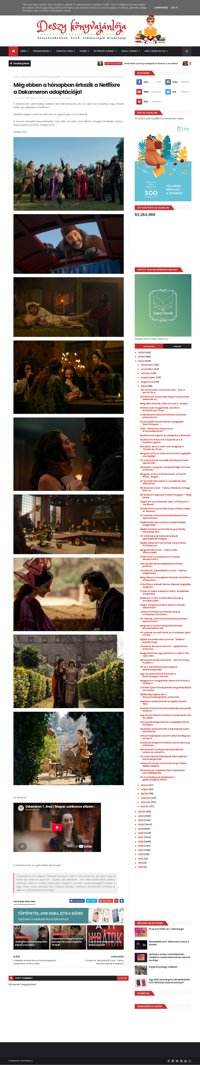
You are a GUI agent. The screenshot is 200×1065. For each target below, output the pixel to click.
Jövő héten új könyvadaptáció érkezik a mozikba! (102, 63)
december (147, 364)
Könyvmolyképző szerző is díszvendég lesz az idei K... (165, 737)
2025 (141, 356)
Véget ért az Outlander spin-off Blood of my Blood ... (164, 503)
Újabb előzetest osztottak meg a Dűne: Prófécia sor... (163, 544)
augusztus (147, 381)
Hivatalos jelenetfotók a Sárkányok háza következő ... (164, 730)
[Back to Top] (189, 1061)
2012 (141, 858)
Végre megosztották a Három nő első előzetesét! (162, 606)
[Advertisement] (163, 242)
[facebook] (168, 1061)
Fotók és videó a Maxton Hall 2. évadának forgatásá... (164, 592)
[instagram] (173, 1061)
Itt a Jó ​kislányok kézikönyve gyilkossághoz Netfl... (157, 778)
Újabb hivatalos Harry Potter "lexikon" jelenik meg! (162, 641)
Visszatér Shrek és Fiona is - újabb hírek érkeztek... (163, 647)
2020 (141, 824)
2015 (141, 845)
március (146, 797)
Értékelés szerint (104, 51)
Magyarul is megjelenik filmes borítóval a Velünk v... (165, 682)
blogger (122, 978)
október (146, 373)
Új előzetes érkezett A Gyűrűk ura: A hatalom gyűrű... (161, 441)
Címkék (177, 346)
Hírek (23, 51)
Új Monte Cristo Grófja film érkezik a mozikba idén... (161, 599)
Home (16, 76)
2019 (141, 828)
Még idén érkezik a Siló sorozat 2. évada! (164, 403)
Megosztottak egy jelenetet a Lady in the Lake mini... (164, 654)
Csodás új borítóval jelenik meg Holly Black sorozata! (165, 689)
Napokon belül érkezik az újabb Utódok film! (163, 703)
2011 (140, 862)
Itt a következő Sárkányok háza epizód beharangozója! (163, 758)
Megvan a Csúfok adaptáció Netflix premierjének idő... (161, 627)
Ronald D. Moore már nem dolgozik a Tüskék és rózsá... (162, 448)
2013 (141, 854)
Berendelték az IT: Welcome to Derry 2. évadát (169, 943)
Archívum (148, 346)
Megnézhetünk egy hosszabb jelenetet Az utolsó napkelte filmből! (67, 941)
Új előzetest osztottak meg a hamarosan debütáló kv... (164, 398)
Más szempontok (155, 51)
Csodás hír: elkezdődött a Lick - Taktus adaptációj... (163, 572)
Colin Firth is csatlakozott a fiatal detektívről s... (160, 558)
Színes (83, 51)
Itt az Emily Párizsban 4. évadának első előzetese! (163, 482)
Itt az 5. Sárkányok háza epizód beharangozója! (158, 668)
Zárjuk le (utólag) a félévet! (163, 966)
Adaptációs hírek (65, 63)
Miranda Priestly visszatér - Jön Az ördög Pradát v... (164, 661)
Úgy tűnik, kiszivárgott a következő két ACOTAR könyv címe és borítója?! (169, 981)
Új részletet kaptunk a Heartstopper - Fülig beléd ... (165, 496)
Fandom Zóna (64, 51)
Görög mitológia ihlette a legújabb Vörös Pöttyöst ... (164, 723)
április (145, 793)
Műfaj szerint (129, 51)
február (146, 802)
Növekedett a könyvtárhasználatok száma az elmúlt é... (161, 751)
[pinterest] (181, 1061)
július (144, 386)
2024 (141, 361)
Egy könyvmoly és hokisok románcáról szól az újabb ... (165, 716)
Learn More (161, 7)
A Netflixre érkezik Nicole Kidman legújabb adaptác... (165, 585)
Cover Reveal (95, 937)
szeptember (148, 377)
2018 (141, 833)
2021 (141, 820)
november (147, 369)
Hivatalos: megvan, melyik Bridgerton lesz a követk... (165, 468)
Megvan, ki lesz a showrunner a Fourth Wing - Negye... (163, 475)
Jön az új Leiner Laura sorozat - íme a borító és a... (162, 391)
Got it (174, 7)
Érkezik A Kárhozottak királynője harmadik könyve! (165, 709)
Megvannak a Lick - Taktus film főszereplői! (158, 551)
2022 (141, 816)
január (145, 806)
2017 (141, 837)
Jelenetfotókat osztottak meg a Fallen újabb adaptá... (163, 764)
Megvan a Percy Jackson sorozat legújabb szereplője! (165, 455)
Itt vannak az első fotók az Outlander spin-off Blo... (165, 634)
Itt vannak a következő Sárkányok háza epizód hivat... (164, 517)
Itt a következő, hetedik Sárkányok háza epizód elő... (164, 461)
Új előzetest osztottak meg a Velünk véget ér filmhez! (165, 510)
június (144, 785)
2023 (141, 811)
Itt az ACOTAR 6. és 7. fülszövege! (166, 929)
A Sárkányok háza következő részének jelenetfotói (163, 416)
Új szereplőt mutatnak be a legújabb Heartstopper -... (162, 423)
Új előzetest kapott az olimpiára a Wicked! (165, 435)
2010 (141, 867)
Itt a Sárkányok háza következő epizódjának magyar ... (159, 537)
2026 (141, 352)
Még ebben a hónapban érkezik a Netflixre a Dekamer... (165, 579)
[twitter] (177, 1061)
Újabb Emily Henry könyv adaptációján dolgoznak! (163, 523)
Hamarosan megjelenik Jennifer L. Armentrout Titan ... (160, 409)
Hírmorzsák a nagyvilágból (49, 76)
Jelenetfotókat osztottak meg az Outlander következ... (160, 613)
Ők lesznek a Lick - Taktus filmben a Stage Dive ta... (165, 489)
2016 (141, 841)
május (145, 789)
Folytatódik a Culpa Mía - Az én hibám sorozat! (105, 943)
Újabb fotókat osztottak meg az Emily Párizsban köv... (162, 530)
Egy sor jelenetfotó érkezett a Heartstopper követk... (158, 675)
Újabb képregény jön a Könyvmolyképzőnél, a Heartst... (160, 696)
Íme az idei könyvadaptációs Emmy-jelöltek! (162, 565)
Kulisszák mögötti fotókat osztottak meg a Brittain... (165, 744)
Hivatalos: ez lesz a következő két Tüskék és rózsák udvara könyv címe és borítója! (169, 957)
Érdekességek (41, 51)
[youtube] (185, 1061)
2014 (141, 850)
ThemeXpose (26, 1060)
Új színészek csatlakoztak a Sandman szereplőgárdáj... (162, 772)
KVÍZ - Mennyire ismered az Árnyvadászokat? (156, 430)
